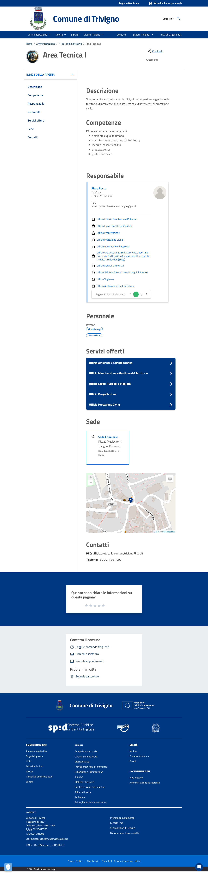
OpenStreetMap (168, 531)
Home (29, 44)
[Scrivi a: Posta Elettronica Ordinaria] (66, 842)
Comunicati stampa (140, 756)
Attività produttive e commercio (91, 766)
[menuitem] (121, 34)
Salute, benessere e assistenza (90, 802)
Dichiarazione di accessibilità (124, 833)
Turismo (79, 777)
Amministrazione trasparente (145, 782)
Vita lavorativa (82, 761)
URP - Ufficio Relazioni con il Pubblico (45, 845)
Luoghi (29, 781)
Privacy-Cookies (75, 861)
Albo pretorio (136, 777)
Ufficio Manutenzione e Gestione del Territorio (118, 373)
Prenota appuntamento (122, 818)
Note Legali (92, 861)
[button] (165, 3)
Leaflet (156, 531)
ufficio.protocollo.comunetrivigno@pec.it (47, 839)
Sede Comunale (108, 437)
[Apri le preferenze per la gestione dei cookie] (8, 867)
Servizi (79, 745)
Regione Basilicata (129, 3)
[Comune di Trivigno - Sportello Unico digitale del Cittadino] (38, 18)
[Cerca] (178, 18)
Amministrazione (45, 44)
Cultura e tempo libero (86, 756)
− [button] (91, 482)
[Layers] (170, 478)
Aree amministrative (36, 751)
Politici (29, 771)
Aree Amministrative (70, 44)
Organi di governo (35, 756)
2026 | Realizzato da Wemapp (41, 869)
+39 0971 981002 (35, 834)
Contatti (31, 812)
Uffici (28, 761)
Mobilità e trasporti (84, 782)
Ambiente (80, 797)
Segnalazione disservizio (122, 828)
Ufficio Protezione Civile (104, 404)
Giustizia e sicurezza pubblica (89, 787)
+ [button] (91, 477)
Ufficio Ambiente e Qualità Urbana (110, 363)
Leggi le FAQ (116, 823)
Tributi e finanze (83, 792)
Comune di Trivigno (86, 18)
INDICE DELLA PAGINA (40, 74)
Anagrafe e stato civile (86, 751)
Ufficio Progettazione (102, 394)
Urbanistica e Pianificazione (89, 772)
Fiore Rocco (98, 188)
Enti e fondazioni (34, 766)
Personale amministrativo (39, 776)
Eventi (133, 761)
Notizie (133, 751)
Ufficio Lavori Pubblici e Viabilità (110, 383)
